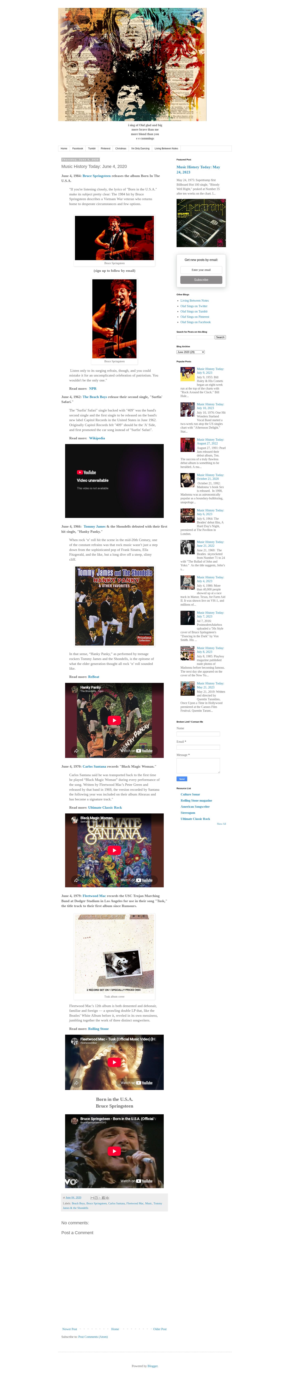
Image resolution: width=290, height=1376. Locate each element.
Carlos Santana (94, 766)
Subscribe (201, 279)
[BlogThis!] (96, 1198)
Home (64, 148)
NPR (92, 389)
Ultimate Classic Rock (105, 807)
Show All (221, 824)
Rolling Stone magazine (196, 800)
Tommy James (95, 526)
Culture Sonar (190, 794)
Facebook (77, 148)
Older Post (160, 1329)
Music (148, 1203)
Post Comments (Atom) (93, 1336)
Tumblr (92, 148)
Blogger (152, 1366)
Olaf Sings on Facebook (196, 322)
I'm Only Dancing (140, 148)
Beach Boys (78, 1203)
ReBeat (93, 677)
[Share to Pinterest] (107, 1198)
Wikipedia (97, 438)
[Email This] (92, 1198)
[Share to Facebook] (104, 1198)
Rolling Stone (98, 1029)
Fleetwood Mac (94, 896)
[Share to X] (100, 1198)
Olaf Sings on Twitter (194, 306)
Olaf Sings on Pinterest (195, 316)
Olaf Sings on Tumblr (194, 311)
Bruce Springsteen (97, 176)
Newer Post (69, 1329)
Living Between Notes (166, 148)
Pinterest (105, 148)
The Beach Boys (95, 397)
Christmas (120, 148)
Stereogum (188, 812)
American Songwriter (195, 806)
